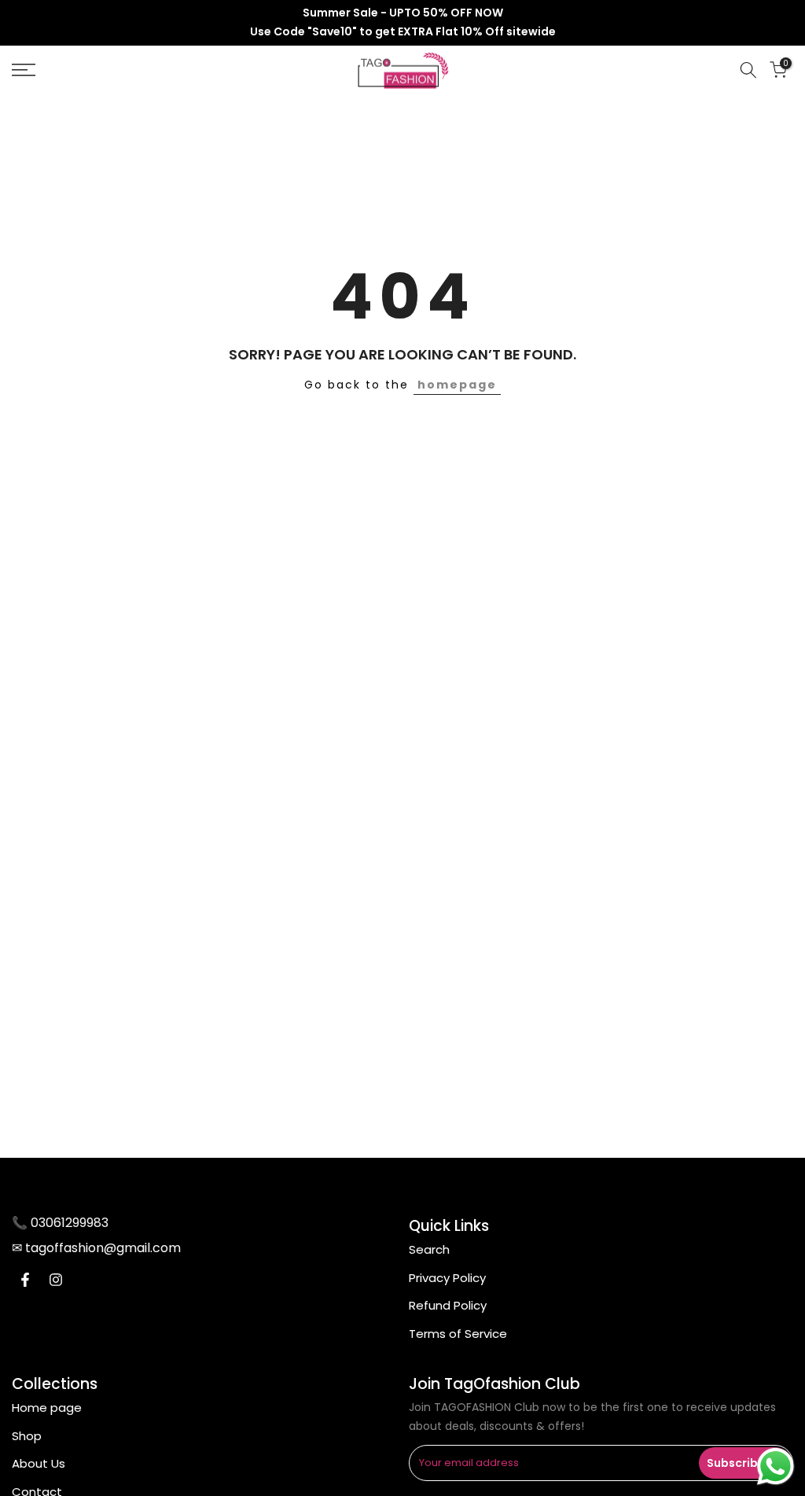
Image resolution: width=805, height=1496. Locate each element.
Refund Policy (448, 1305)
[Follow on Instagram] (55, 1279)
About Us (38, 1463)
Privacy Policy (447, 1277)
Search (429, 1249)
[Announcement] (402, 23)
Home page (47, 1407)
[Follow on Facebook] (25, 1279)
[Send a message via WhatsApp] (775, 1466)
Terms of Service (458, 1333)
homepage (457, 384)
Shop (27, 1436)
